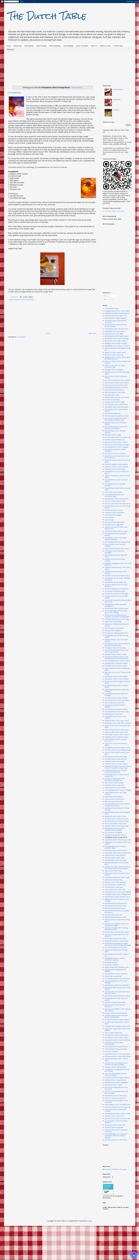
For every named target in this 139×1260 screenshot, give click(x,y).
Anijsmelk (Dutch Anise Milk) (114, 334)
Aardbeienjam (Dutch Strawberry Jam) (117, 313)
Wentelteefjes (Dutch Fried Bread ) (116, 1096)
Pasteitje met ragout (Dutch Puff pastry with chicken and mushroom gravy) (118, 867)
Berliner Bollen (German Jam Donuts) (117, 397)
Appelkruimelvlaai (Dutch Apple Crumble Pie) (118, 349)
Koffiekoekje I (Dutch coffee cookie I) (117, 734)
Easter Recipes (109, 520)
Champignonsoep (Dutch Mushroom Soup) (117, 472)
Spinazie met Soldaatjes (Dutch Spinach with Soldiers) (118, 1010)
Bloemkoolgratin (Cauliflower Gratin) (117, 416)
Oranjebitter (14, 92)
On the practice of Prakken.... (114, 832)
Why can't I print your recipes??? (115, 1098)
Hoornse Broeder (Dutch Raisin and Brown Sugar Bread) (116, 651)
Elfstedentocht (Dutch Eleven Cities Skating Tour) (116, 528)
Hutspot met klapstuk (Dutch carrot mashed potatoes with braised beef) (117, 657)
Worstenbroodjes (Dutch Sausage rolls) (118, 1107)
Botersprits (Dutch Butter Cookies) (116, 442)
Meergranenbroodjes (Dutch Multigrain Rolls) (117, 813)
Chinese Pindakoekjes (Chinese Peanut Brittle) (117, 476)
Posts (107, 296)
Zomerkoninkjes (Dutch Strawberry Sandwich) (116, 1122)
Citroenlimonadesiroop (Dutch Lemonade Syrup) (114, 495)
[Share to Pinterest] (32, 297)
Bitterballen (116, 99)
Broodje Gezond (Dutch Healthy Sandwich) (115, 450)
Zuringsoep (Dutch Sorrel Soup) (115, 1125)
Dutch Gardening (54, 46)
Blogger (89, 1221)
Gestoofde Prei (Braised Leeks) (115, 591)
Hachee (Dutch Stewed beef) (114, 628)
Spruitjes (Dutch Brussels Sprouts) (116, 1013)
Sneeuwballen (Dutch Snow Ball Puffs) (117, 979)
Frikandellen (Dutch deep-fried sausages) (114, 552)
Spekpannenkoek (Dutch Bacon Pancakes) (115, 1005)
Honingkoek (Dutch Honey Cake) (115, 648)
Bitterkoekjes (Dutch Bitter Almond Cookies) (116, 410)
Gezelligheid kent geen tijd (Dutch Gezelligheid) (116, 605)
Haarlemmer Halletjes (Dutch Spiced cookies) (116, 625)
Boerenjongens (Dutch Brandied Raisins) (115, 423)
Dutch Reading (68, 46)
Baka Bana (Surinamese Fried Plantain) (117, 380)
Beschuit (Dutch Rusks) (112, 400)
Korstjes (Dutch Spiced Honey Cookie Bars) (117, 753)
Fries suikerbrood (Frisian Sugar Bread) (117, 542)
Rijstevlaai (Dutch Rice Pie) (113, 915)
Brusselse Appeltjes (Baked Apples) (116, 464)
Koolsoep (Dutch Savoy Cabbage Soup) (118, 750)
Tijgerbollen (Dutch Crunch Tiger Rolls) (117, 1054)
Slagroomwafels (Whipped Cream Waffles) (116, 970)
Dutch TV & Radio (82, 46)
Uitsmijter (116, 110)
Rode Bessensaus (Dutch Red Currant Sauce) (117, 920)
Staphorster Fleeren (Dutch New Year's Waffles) (117, 1029)
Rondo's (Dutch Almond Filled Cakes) (117, 932)
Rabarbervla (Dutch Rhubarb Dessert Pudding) (117, 900)
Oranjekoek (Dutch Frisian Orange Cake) (118, 840)
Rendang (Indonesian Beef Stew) (115, 906)
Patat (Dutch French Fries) (113, 871)
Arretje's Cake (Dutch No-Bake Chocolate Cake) (115, 366)
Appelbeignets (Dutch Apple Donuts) (117, 336)
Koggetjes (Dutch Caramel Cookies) (116, 737)
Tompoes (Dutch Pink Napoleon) (115, 1067)
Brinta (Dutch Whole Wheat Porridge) (117, 445)
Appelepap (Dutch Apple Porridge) (116, 343)
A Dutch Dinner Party (112, 308)
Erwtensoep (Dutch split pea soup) (116, 531)
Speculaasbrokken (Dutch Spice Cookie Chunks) (117, 988)
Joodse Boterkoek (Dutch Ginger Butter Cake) (118, 669)
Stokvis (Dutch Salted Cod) (113, 1033)
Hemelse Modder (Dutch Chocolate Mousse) (116, 640)
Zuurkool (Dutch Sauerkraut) (114, 1127)
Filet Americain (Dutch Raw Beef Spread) (115, 534)
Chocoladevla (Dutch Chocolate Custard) (115, 485)
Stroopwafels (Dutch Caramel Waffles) (117, 1040)
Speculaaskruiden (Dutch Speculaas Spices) (116, 999)
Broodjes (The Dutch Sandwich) (115, 454)
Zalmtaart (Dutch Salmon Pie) (114, 1116)
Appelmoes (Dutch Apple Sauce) (115, 352)
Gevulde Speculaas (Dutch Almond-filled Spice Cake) (118, 601)
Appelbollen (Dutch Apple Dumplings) (117, 338)
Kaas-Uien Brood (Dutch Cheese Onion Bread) (117, 673)
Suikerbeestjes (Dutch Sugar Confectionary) (114, 1043)
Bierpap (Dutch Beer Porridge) (115, 402)
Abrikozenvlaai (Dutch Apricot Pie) (116, 316)
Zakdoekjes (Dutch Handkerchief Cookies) (115, 1110)
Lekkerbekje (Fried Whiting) (113, 797)
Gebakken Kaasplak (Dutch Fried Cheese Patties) (118, 568)
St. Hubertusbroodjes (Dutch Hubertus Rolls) (117, 1023)
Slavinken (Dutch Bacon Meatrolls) (116, 974)
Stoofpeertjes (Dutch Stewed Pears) (116, 1035)
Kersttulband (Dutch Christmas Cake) (117, 712)
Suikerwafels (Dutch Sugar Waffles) (116, 1047)
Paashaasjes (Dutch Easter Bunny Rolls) (118, 853)
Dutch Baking (28, 46)
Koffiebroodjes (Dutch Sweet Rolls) (116, 732)
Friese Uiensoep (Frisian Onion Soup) (117, 548)
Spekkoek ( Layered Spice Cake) (115, 1002)
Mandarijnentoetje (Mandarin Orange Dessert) (117, 809)
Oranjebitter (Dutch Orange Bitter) (24, 299)
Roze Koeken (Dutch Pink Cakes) (115, 938)
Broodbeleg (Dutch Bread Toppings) (117, 447)
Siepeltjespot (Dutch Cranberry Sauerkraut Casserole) (115, 959)
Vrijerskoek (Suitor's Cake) (113, 1085)
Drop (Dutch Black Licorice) (114, 510)
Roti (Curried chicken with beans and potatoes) (116, 935)
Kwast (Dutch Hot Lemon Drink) (115, 788)
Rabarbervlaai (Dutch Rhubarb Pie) (116, 903)
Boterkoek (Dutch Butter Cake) (115, 440)
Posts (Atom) (21, 337)
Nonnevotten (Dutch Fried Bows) (115, 824)
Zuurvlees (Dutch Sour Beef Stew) (116, 1140)
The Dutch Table (47, 16)
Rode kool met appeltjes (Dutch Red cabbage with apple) (117, 924)
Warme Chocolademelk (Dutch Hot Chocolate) (116, 1088)
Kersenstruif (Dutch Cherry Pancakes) (117, 700)
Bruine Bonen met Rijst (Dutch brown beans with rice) (117, 457)
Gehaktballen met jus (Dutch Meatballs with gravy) (117, 579)
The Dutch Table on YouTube (114, 211)
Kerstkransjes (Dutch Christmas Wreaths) (115, 706)
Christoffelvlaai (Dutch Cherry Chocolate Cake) (118, 489)
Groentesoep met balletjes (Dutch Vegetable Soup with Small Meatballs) (117, 616)
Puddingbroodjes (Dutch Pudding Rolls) (117, 894)
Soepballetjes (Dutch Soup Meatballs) (117, 985)
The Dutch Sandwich (111, 1051)
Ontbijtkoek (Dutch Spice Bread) (115, 835)
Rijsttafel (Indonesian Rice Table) (115, 917)
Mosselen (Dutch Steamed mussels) (116, 819)
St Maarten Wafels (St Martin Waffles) (117, 1020)
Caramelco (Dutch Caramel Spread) (116, 467)
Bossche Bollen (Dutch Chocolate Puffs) (118, 437)
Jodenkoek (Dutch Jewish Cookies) (116, 666)
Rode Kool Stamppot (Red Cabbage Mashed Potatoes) (116, 929)
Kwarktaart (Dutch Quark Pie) (114, 785)
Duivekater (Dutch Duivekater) (115, 512)
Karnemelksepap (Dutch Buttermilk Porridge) (116, 694)
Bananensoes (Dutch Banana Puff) (116, 385)
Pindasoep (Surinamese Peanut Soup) (117, 877)
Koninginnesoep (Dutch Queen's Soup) (117, 748)
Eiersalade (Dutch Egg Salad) (114, 525)
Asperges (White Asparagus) (114, 370)
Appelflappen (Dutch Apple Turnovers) (117, 346)
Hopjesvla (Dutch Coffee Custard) (116, 654)
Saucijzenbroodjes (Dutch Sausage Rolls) (116, 951)
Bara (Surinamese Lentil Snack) (115, 392)
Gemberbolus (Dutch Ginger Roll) (115, 582)
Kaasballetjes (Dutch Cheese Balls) (116, 676)
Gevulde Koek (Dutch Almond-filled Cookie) (116, 597)
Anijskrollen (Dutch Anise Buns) (115, 331)
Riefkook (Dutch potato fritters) (115, 908)
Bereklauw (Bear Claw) (112, 395)
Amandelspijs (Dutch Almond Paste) (116, 329)
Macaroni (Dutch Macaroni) (114, 801)
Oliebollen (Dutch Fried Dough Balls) (117, 826)
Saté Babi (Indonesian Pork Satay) (116, 947)
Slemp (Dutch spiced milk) (113, 976)
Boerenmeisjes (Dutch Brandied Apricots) (115, 431)
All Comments (110, 299)
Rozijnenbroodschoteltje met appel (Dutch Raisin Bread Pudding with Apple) (118, 944)
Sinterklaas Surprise (111, 962)
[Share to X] (28, 297)
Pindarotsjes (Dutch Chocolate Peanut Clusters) (117, 874)
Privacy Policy (118, 46)
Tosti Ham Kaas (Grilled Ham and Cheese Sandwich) (115, 1074)
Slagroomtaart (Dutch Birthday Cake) (117, 967)
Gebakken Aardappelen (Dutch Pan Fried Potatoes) (118, 564)
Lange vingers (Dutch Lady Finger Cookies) (116, 793)
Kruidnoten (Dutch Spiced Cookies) (116, 764)
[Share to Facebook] (30, 297)
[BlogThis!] (26, 297)
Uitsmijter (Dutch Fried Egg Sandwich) (117, 1078)
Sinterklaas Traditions (112, 965)
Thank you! (10, 49)
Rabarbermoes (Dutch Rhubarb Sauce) (117, 897)
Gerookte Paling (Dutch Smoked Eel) (117, 589)
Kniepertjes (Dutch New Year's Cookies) (118, 723)
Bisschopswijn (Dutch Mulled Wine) (116, 404)
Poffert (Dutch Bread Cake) (114, 880)
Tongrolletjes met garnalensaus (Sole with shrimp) (117, 1070)
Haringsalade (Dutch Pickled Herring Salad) (116, 636)
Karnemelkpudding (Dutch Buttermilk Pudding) (117, 690)
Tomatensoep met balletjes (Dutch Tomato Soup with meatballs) (116, 1064)
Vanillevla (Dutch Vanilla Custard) (115, 1080)
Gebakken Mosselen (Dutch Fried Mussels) (115, 572)
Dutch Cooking (41, 46)
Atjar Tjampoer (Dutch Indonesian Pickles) (116, 377)
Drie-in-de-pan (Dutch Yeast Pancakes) (117, 504)
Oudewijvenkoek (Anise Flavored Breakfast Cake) (115, 847)
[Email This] (24, 297)
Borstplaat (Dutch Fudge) (113, 435)
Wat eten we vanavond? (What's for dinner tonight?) (116, 1092)
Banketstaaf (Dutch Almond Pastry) (116, 388)
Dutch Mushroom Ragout (113, 515)
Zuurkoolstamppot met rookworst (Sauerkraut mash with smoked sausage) (116, 1135)
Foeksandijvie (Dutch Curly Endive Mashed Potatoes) (116, 538)
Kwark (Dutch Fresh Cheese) (114, 783)
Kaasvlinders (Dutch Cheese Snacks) (116, 679)
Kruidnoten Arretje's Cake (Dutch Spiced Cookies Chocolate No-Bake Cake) (118, 767)
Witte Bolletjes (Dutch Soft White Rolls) (117, 1105)
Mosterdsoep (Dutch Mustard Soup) (116, 821)
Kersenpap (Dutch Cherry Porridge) (116, 698)
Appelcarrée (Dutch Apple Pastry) (115, 341)
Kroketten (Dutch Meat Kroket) (115, 761)
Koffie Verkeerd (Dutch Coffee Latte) (117, 730)
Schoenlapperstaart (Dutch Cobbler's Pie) (117, 955)
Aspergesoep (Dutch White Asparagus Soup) (117, 373)
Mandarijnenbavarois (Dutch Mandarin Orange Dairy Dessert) (117, 805)
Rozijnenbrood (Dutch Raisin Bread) (116, 941)
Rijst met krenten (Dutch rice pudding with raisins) (117, 911)
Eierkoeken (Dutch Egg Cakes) (114, 522)
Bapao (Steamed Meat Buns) (114, 390)
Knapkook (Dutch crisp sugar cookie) (117, 721)
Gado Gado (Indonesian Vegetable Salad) (116, 556)
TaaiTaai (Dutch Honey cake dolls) (116, 1049)
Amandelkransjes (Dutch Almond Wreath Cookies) (115, 325)
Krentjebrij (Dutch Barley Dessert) (116, 759)
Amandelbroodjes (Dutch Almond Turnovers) (116, 321)
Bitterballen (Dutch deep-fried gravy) (117, 407)
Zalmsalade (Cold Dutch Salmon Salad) (117, 1114)
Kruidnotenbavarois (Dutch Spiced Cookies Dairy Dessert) (116, 771)
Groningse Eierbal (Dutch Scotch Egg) (117, 619)
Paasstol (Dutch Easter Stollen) (115, 855)
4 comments (14, 297)
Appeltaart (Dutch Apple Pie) (114, 355)
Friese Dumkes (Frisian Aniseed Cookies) (115, 545)
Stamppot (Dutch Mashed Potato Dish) (117, 1026)
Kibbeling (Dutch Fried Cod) (114, 714)
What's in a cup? (105, 46)
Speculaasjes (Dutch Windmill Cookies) (117, 996)
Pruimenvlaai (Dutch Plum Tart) (115, 890)
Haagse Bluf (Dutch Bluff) (113, 622)
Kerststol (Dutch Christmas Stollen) (116, 709)
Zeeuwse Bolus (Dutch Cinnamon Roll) (117, 1118)
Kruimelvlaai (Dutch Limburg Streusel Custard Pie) (117, 775)
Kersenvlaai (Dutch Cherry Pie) (115, 703)
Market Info (17, 46)
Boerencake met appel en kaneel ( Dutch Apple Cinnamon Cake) (116, 419)
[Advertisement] (70, 66)
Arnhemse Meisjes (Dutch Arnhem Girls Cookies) (117, 362)
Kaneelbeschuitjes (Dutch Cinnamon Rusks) (116, 686)
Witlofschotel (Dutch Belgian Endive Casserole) (116, 1101)
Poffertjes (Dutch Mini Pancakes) (115, 882)
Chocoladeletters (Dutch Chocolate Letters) (116, 480)
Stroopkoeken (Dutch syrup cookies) (117, 1038)
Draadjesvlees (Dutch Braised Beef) (116, 499)
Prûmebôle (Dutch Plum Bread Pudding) (118, 892)
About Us (94, 46)
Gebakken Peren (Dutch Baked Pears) (117, 576)
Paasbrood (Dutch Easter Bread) (115, 850)
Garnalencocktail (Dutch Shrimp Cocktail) (115, 560)
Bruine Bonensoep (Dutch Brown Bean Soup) (117, 461)
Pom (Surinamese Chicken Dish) (115, 885)
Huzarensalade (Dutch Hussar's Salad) (117, 661)
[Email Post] (20, 297)
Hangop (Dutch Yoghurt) (113, 630)
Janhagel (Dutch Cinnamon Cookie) (116, 663)
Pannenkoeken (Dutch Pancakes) (115, 860)
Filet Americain (118, 89)
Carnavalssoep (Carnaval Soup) (115, 469)
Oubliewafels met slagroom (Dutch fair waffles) (117, 843)
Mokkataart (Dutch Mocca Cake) (115, 816)
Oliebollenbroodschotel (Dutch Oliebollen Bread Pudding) (115, 829)
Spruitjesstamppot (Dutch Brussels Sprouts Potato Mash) (116, 1016)
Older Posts (92, 333)
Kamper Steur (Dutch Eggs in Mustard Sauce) (117, 682)
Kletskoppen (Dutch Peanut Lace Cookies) (115, 717)
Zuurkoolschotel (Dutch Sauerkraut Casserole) (116, 1131)
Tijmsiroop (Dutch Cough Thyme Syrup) (118, 1056)
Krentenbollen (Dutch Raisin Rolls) (116, 757)
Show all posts (77, 87)
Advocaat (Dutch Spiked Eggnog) (115, 318)
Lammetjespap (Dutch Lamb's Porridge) (118, 790)
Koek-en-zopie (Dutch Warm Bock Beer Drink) (118, 726)
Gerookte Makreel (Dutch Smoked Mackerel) (116, 585)
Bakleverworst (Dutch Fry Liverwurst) (117, 383)
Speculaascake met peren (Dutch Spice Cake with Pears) (117, 992)
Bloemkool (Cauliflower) (112, 413)
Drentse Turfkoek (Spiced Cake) (115, 501)
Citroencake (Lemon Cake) (113, 492)
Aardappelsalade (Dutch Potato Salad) (117, 311)
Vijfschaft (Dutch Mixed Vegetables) (116, 1082)
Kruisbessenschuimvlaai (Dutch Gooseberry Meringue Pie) (115, 779)
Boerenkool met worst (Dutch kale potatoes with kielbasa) (116, 427)
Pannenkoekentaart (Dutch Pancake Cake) (116, 863)
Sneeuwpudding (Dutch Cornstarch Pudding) (116, 982)
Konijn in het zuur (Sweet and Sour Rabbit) (116, 744)
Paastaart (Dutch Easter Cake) (115, 858)
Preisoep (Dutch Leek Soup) (114, 887)
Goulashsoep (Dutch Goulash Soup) (116, 608)
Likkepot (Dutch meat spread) (114, 799)
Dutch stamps (109, 517)
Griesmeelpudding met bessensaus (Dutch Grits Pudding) (116, 612)
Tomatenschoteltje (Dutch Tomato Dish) (116, 1059)
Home (9, 46)
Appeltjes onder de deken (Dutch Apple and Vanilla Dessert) (117, 358)
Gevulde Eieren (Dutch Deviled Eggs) (117, 594)
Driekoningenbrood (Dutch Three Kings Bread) (117, 507)
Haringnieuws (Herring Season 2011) (117, 633)
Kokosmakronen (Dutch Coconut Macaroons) (115, 740)
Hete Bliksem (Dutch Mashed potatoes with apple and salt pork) (117, 644)
